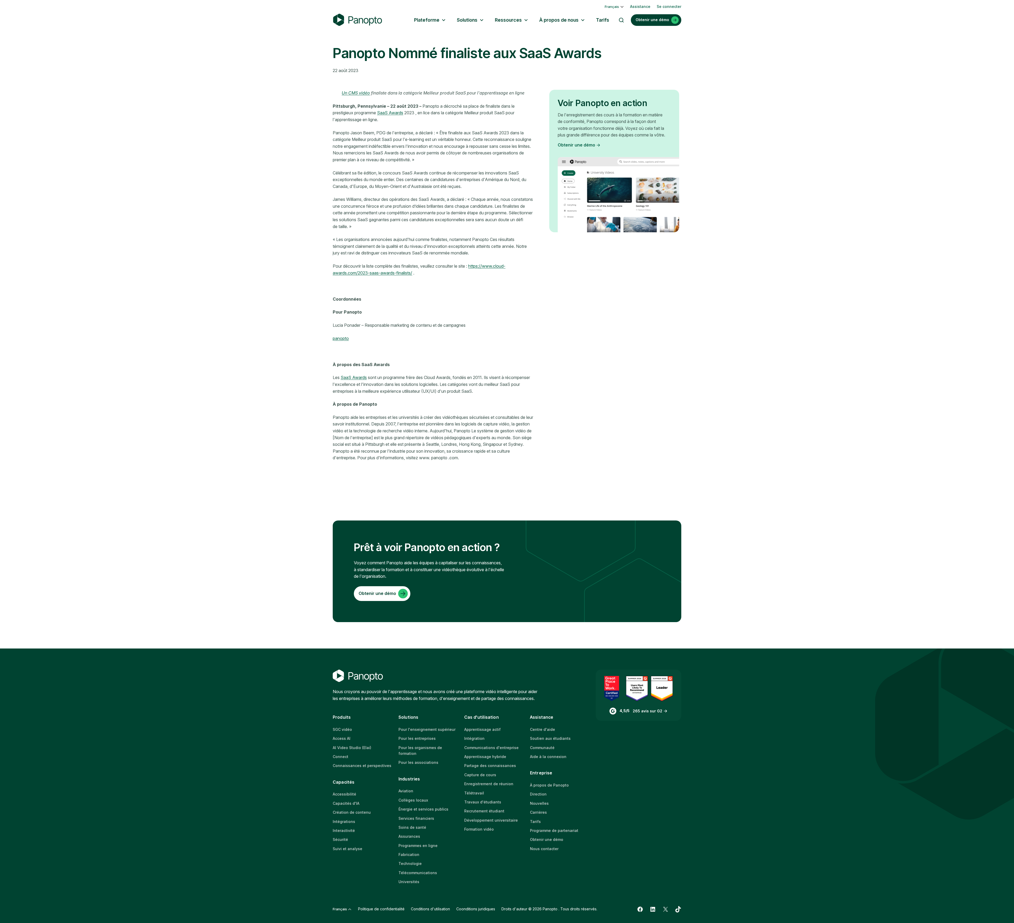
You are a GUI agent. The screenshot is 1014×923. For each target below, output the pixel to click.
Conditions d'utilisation (430, 909)
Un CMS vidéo (356, 93)
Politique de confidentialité (381, 909)
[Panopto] (357, 20)
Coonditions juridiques (475, 909)
